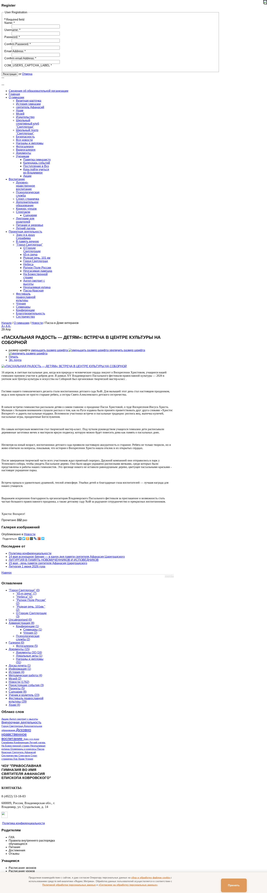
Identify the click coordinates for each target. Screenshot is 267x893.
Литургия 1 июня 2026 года (27, 566)
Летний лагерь (37, 742)
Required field (14, 19)
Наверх (6, 572)
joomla (169, 576)
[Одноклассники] (28, 538)
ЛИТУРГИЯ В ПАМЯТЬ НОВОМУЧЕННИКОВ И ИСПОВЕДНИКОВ (54, 559)
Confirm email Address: (20, 58)
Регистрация (10, 74)
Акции (5, 718)
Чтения (29, 759)
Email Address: (15, 51)
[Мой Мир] (31, 538)
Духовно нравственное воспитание (16, 734)
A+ (3, 326)
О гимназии (21, 322)
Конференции (21, 742)
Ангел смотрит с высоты (23, 719)
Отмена (27, 73)
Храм (21, 759)
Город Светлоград (12, 726)
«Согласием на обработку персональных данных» (127, 885)
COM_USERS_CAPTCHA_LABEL (28, 65)
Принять (234, 885)
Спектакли (25, 755)
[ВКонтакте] (20, 538)
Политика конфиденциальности (30, 553)
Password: (12, 37)
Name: (9, 22)
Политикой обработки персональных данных (69, 885)
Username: (12, 29)
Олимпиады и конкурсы (23, 749)
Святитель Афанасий (24, 752)
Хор (15, 759)
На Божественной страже (15, 745)
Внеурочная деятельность (21, 722)
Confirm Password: (17, 44)
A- (9, 326)
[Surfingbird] (43, 538)
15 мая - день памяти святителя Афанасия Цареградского (48, 563)
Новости (37, 322)
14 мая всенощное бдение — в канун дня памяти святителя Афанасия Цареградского (67, 556)
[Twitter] (24, 538)
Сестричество (10, 755)
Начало (6, 322)
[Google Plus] (39, 538)
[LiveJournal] (35, 538)
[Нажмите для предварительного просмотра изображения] (64, 366)
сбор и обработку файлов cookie (151, 877)
